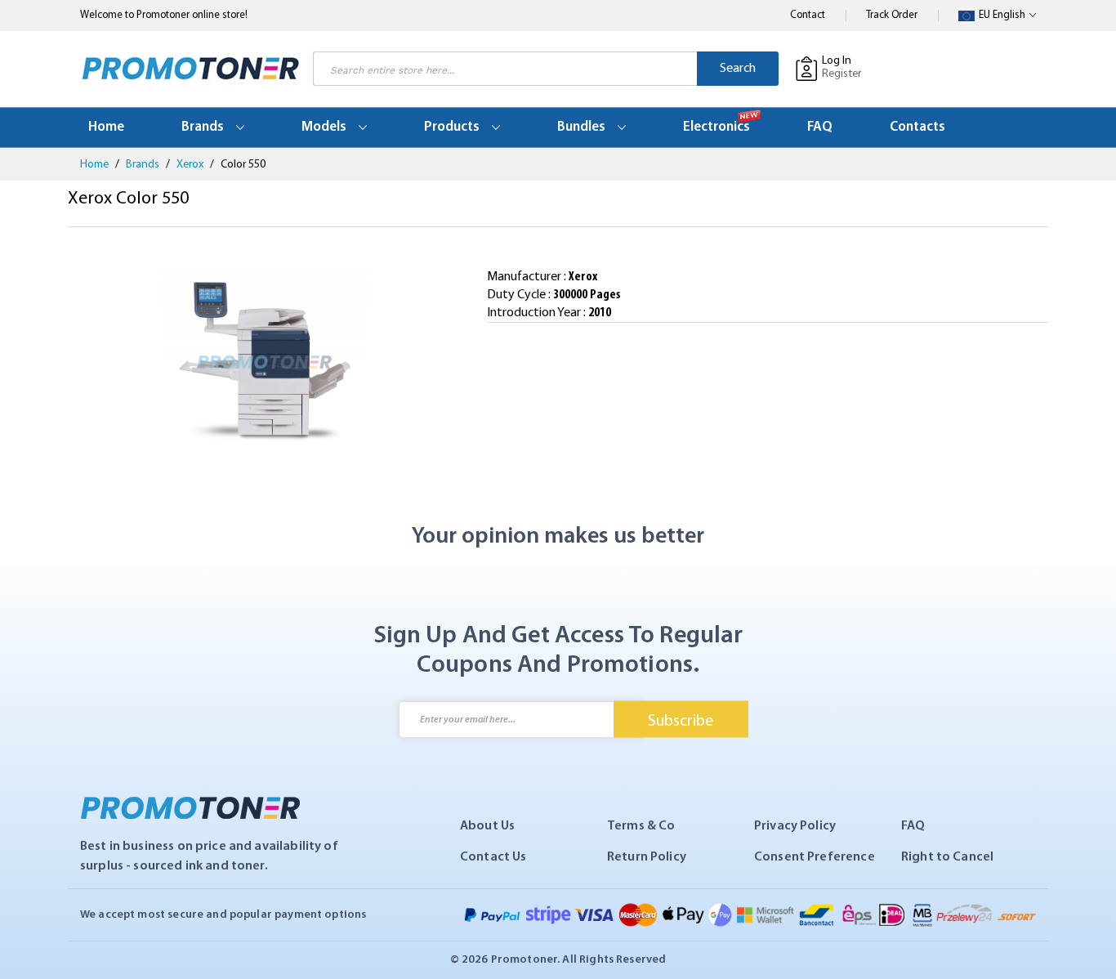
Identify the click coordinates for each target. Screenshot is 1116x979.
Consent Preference (814, 857)
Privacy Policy (795, 826)
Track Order (891, 15)
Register (841, 74)
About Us (487, 826)
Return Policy (646, 857)
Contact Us (493, 857)
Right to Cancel (947, 857)
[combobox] (505, 68)
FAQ (913, 826)
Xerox (191, 165)
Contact (807, 15)
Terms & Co (641, 826)
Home (95, 165)
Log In (836, 61)
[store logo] (190, 69)
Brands (144, 165)
